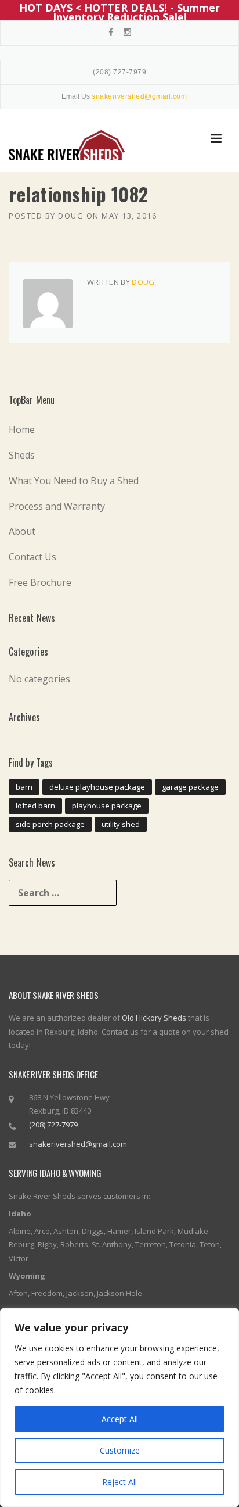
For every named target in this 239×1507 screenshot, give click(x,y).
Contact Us (32, 556)
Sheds (22, 455)
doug (71, 215)
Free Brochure (40, 582)
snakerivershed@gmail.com (78, 1144)
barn (24, 787)
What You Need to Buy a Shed (74, 480)
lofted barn (35, 805)
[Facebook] (111, 32)
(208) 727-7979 (119, 72)
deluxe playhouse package (97, 787)
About (22, 531)
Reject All (119, 1481)
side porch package (50, 824)
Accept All (120, 1418)
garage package (190, 787)
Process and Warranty (57, 506)
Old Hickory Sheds (154, 1017)
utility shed (121, 824)
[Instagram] (127, 32)
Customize (120, 1450)
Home (22, 429)
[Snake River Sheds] (67, 145)
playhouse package (107, 805)
